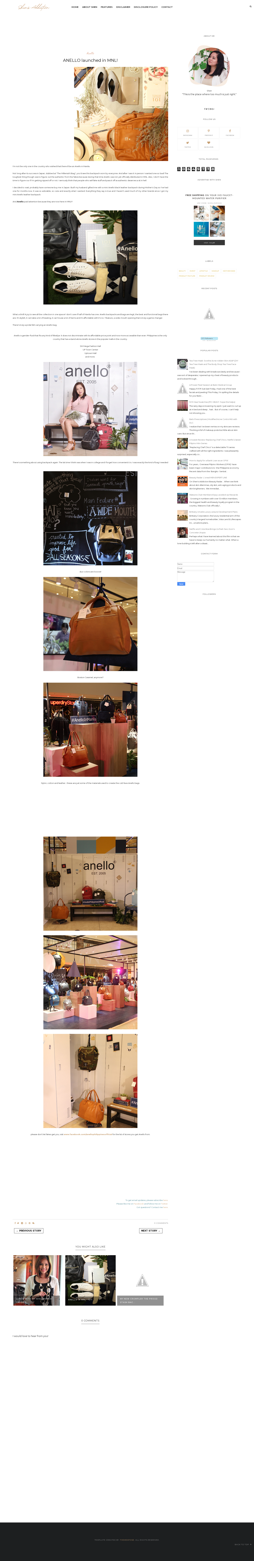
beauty (182, 271)
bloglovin (208, 147)
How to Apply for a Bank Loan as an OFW (208, 460)
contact (167, 7)
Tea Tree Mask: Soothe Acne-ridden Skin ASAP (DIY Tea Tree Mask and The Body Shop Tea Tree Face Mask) (213, 364)
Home (75, 7)
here (165, 1200)
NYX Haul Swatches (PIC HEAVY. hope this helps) (212, 402)
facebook (230, 135)
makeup (215, 271)
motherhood (229, 271)
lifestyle (203, 271)
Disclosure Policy (146, 7)
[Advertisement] (141, 18)
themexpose (127, 1540)
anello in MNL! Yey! (28, 1300)
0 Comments (161, 1223)
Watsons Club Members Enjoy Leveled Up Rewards (213, 495)
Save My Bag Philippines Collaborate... (135, 1300)
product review (206, 276)
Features (107, 7)
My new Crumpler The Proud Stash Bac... (87, 1300)
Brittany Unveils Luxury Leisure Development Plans (213, 512)
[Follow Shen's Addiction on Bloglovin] (209, 340)
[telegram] (22, 1223)
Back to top (242, 1544)
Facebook (139, 1204)
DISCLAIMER (123, 7)
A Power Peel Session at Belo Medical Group (210, 385)
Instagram (187, 135)
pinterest (209, 135)
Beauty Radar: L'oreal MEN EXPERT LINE (208, 477)
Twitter (164, 1204)
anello (90, 53)
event (192, 271)
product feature (187, 276)
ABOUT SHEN (89, 7)
